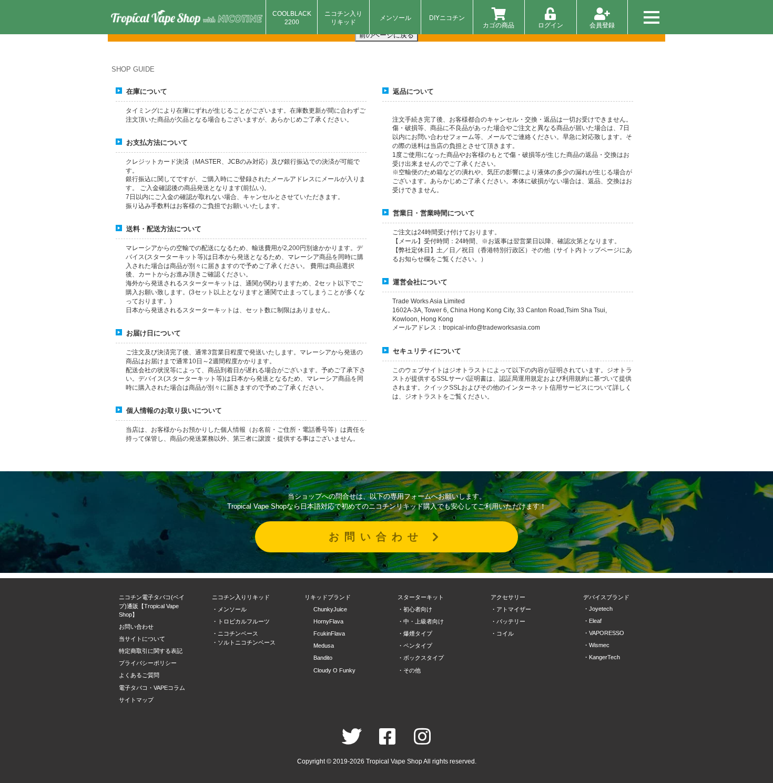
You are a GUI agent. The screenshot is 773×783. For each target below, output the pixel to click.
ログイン (550, 25)
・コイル (502, 633)
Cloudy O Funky (334, 670)
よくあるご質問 (139, 675)
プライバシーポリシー (148, 663)
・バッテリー (508, 621)
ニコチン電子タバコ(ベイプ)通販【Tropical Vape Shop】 (152, 606)
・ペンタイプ (415, 645)
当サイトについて (142, 639)
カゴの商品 (498, 25)
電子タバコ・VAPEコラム (152, 688)
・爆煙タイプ (415, 633)
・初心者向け (415, 609)
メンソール (395, 18)
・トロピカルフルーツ (241, 621)
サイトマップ (136, 700)
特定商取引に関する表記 (150, 651)
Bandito (322, 658)
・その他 (409, 670)
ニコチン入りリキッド (343, 18)
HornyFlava (328, 621)
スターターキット (421, 597)
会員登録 (602, 25)
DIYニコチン (447, 18)
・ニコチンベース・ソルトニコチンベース (244, 638)
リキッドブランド (327, 597)
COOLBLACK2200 (291, 18)
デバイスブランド (606, 597)
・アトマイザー (511, 609)
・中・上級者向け (421, 621)
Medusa (323, 645)
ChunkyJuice (330, 609)
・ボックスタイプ (421, 658)
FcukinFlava (329, 633)
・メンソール (229, 609)
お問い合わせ (380, 536)
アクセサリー (508, 597)
